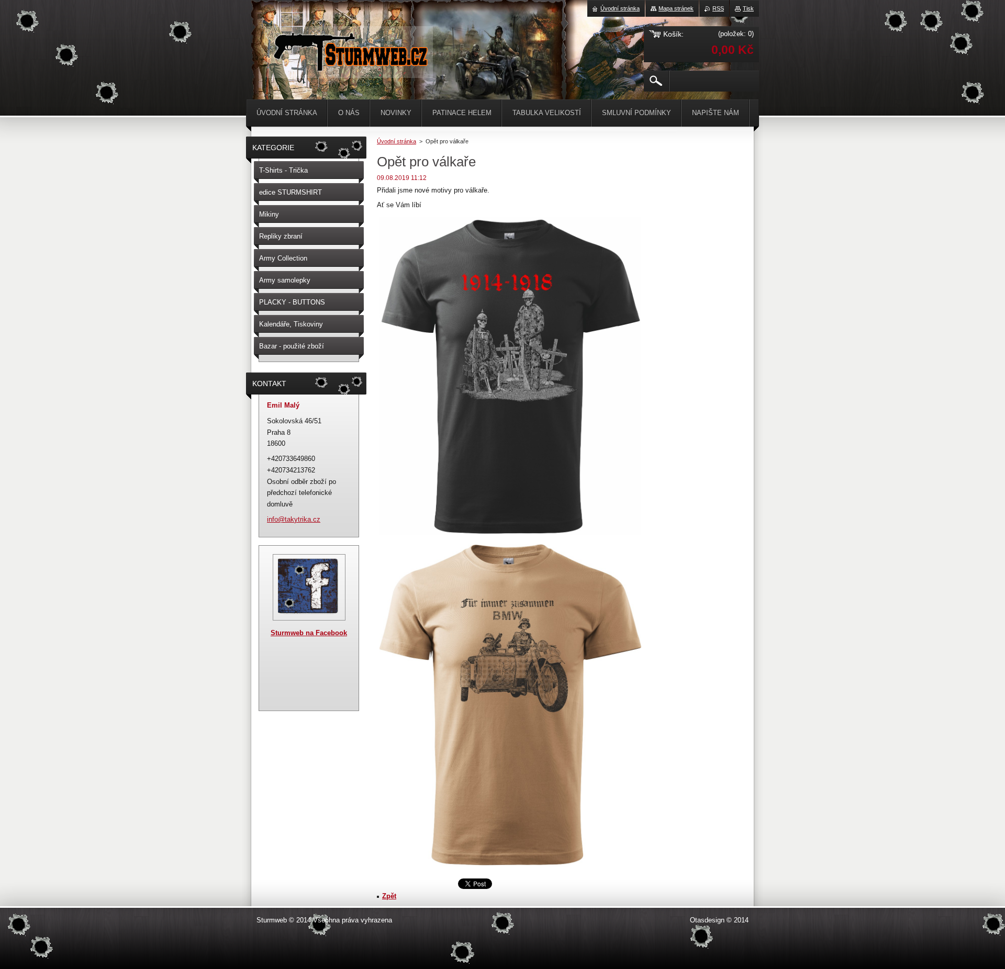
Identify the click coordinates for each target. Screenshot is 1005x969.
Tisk (748, 8)
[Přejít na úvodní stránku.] (350, 68)
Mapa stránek (676, 8)
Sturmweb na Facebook (309, 633)
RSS (718, 8)
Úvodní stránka (396, 141)
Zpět (389, 896)
